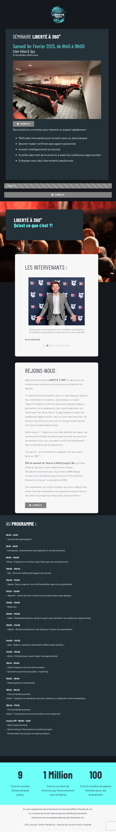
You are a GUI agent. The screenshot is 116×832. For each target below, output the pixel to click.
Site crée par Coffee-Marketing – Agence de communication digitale (58, 824)
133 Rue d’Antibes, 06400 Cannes (25, 55)
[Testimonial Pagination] (44, 345)
